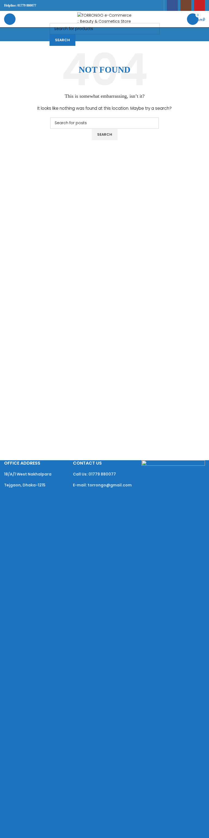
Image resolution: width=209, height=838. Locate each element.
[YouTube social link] (199, 5)
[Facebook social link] (172, 5)
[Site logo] (104, 19)
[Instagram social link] (185, 5)
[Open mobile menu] (9, 19)
